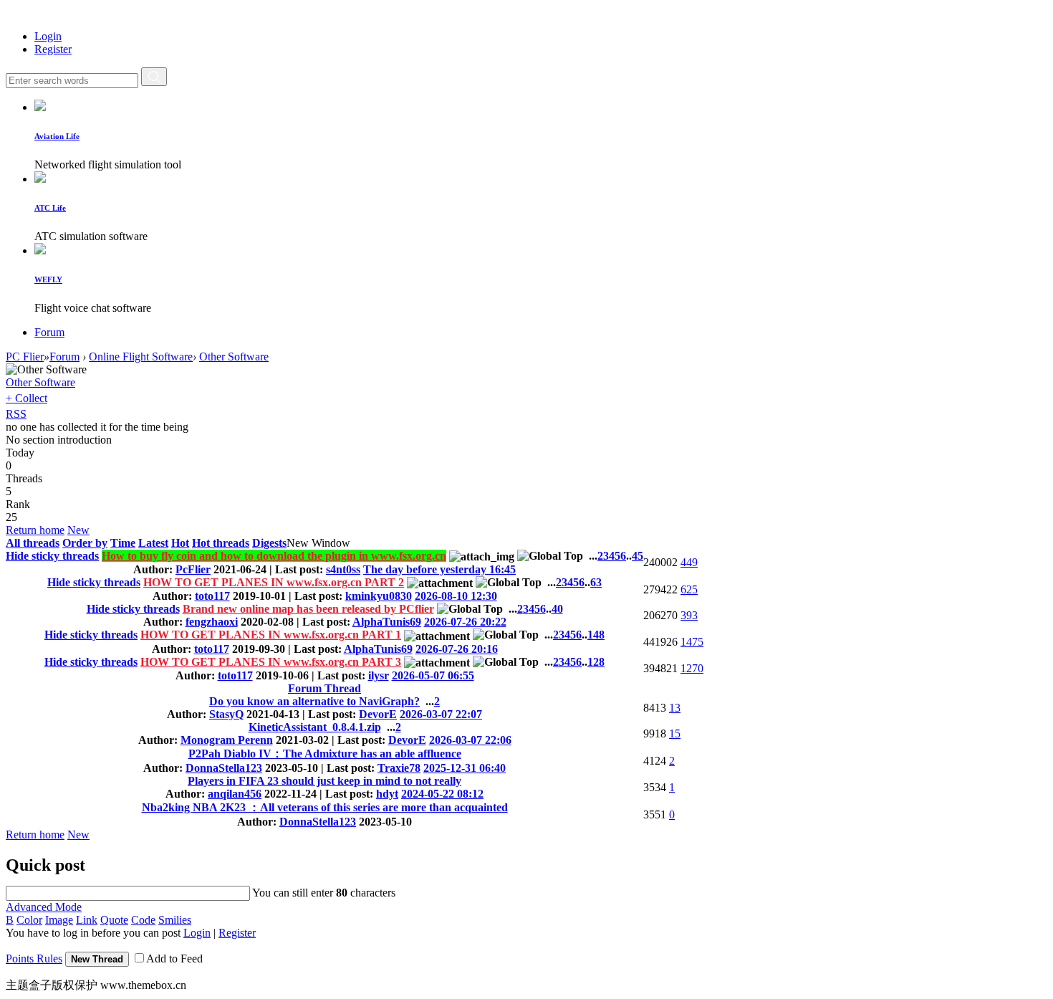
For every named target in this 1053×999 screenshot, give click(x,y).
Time (122, 543)
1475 (692, 642)
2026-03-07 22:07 (441, 714)
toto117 (212, 596)
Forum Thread (324, 688)
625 (689, 589)
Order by (84, 543)
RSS (16, 414)
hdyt (387, 794)
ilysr (378, 675)
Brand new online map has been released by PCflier (308, 609)
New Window (318, 543)
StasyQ (226, 714)
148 (596, 634)
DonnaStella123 (224, 768)
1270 (692, 668)
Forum (49, 332)
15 (675, 733)
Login (48, 36)
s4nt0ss (343, 569)
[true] (154, 76)
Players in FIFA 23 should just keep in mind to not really (324, 781)
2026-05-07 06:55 (433, 675)
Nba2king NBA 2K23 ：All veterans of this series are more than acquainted (325, 807)
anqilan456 (234, 794)
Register (53, 49)
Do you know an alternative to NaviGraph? (314, 701)
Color (29, 920)
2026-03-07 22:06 (470, 740)
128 (596, 662)
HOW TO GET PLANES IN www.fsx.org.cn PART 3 (270, 662)
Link (86, 920)
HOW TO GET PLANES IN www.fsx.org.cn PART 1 (270, 634)
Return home (35, 530)
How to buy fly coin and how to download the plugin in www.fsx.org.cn (274, 556)
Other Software (234, 356)
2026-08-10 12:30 (456, 596)
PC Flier (25, 356)
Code (143, 920)
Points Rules (34, 958)
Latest (153, 543)
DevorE (378, 714)
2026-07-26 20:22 (465, 622)
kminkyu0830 (378, 596)
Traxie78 (399, 768)
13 (675, 708)
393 (689, 615)
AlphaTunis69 (386, 622)
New (78, 530)
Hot (180, 543)
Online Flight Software (141, 356)
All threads (32, 543)
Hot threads (220, 543)
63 (596, 582)
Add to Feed (174, 958)
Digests (269, 543)
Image (59, 920)
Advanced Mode (44, 907)
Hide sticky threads (52, 556)
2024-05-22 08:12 (442, 794)
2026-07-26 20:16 (456, 649)
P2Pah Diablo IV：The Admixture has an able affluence (324, 753)
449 (689, 562)
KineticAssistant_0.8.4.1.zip (315, 727)
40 (557, 609)
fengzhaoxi (212, 622)
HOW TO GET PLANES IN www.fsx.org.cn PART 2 (273, 582)
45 (637, 556)
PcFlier (193, 569)
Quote (114, 920)
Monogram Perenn (227, 740)
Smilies (174, 920)
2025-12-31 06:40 (464, 768)
